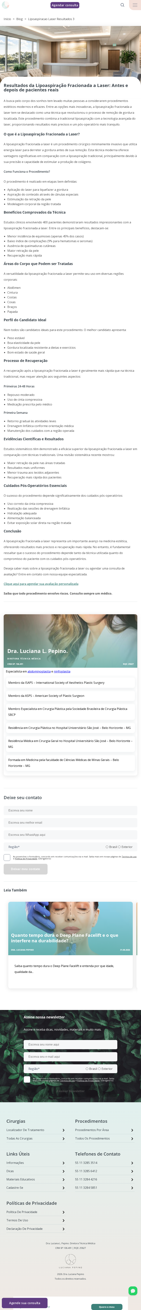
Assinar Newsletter (70, 1091)
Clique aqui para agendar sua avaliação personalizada (41, 584)
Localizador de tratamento (25, 1130)
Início (7, 19)
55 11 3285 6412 (86, 1171)
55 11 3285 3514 (86, 1163)
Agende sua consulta (24, 1303)
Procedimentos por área (92, 1130)
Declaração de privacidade (24, 1229)
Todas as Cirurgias (19, 1138)
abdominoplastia (39, 671)
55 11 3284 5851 (86, 1188)
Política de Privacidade (26, 858)
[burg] (135, 5)
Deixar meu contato (25, 869)
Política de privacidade (21, 1212)
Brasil (113, 846)
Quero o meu (107, 1307)
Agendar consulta (65, 5)
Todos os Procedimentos (92, 1138)
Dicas (10, 1171)
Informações (15, 1163)
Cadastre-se (14, 1188)
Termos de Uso (17, 1220)
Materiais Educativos (20, 1179)
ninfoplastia (62, 671)
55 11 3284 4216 (86, 1179)
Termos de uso (129, 856)
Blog (19, 19)
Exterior (127, 846)
